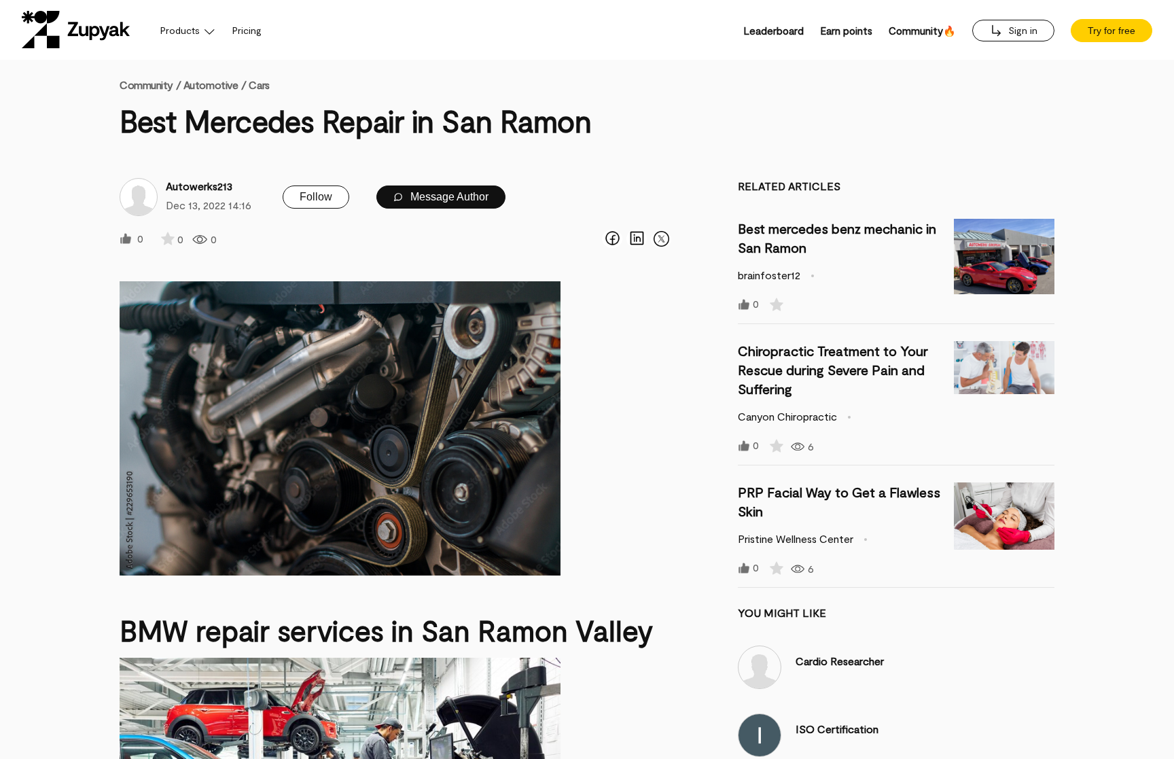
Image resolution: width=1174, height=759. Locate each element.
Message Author (448, 196)
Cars (259, 84)
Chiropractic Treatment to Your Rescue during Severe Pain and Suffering (833, 369)
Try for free (1111, 30)
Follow (316, 196)
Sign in (1021, 30)
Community (150, 84)
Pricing (247, 30)
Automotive (210, 84)
